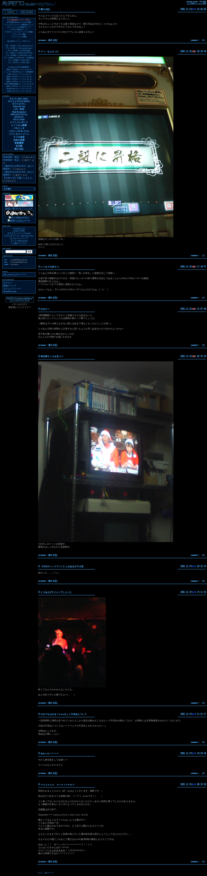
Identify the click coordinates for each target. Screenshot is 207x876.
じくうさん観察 (19, 125)
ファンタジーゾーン (19, 134)
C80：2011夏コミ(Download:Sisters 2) (19, 46)
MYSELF (19, 117)
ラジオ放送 (19, 137)
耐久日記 (52, 40)
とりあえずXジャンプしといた (56, 592)
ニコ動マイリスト (19, 243)
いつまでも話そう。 (51, 267)
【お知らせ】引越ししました (17, 178)
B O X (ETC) (19, 104)
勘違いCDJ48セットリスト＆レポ (19, 69)
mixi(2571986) (19, 231)
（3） (203, 297)
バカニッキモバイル (19, 131)
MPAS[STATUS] (19, 114)
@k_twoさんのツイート (15, 274)
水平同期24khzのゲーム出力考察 (19, 22)
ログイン (7, 282)
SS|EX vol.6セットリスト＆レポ (19, 74)
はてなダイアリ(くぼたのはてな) (19, 236)
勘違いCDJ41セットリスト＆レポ (19, 79)
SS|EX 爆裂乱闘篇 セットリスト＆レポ (19, 84)
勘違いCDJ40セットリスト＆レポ (19, 81)
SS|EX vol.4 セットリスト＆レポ (19, 91)
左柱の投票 (19, 140)
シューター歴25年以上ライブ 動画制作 (19, 72)
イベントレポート (19, 122)
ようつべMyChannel (18, 241)
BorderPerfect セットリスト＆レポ (18, 89)
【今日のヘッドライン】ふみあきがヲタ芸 (62, 566)
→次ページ (48, 873)
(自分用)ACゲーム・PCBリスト (19, 41)
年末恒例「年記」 (12, 157)
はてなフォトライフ (19, 238)
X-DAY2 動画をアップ (19, 29)
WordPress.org (9, 291)
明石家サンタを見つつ (52, 356)
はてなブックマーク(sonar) (19, 233)
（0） (203, 40)
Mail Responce (19, 112)
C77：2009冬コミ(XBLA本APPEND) (19, 53)
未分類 (19, 146)
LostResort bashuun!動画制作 (19, 67)
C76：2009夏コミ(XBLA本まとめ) (19, 55)
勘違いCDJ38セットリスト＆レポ (19, 86)
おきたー (45, 309)
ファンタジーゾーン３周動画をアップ (19, 25)
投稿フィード (10, 285)
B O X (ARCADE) (19, 99)
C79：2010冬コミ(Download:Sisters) (19, 48)
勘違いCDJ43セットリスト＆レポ (19, 77)
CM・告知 (19, 109)
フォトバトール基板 (19, 37)
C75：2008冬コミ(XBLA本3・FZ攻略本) (19, 58)
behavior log (19, 106)
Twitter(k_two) (19, 229)
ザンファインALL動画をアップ (19, 27)
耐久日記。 (46, 9)
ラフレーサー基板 (19, 34)
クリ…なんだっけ (50, 51)
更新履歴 (19, 143)
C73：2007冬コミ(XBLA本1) (19, 63)
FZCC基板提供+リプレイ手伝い (19, 20)
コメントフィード (12, 288)
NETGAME (19, 119)
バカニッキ (19, 128)
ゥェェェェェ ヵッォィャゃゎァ (57, 784)
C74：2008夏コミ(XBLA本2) (19, 60)
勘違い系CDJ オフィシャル (19, 208)
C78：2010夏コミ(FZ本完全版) (19, 51)
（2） (203, 255)
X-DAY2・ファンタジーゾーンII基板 (19, 32)
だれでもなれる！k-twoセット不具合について (64, 714)
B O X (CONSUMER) (19, 101)
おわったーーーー (50, 753)
